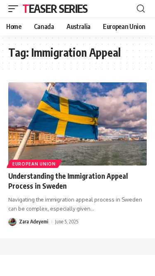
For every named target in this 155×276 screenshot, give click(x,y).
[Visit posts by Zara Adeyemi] (12, 222)
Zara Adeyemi (33, 221)
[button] (15, 8)
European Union (34, 163)
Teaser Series (55, 8)
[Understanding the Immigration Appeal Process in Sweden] (77, 124)
